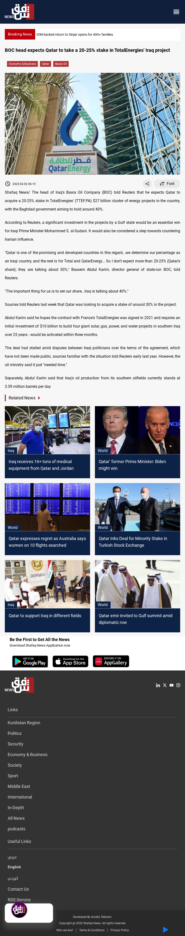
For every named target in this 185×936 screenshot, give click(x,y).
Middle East (19, 786)
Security (15, 743)
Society (15, 765)
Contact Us (18, 889)
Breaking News (20, 34)
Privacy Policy (120, 930)
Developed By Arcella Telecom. (92, 917)
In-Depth (16, 807)
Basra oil (61, 64)
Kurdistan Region (24, 722)
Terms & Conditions (92, 930)
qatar (45, 64)
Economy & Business (22, 64)
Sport (13, 775)
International (20, 796)
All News (16, 818)
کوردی (13, 878)
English (14, 868)
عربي (12, 857)
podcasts (16, 828)
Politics (14, 733)
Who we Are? (64, 930)
